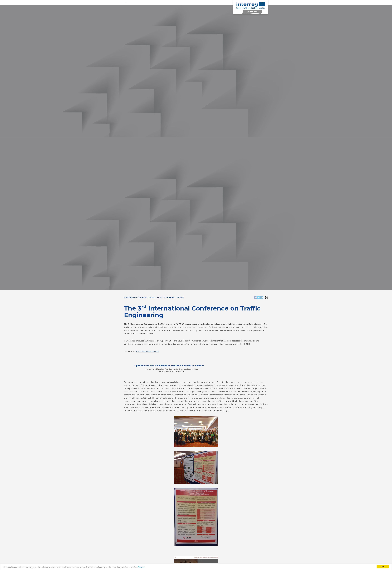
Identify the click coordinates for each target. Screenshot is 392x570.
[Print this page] (265, 298)
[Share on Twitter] (258, 298)
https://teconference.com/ (147, 351)
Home (152, 297)
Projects (161, 297)
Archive (180, 297)
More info (141, 567)
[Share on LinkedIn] (261, 298)
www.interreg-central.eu (135, 297)
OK (382, 566)
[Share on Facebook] (255, 298)
